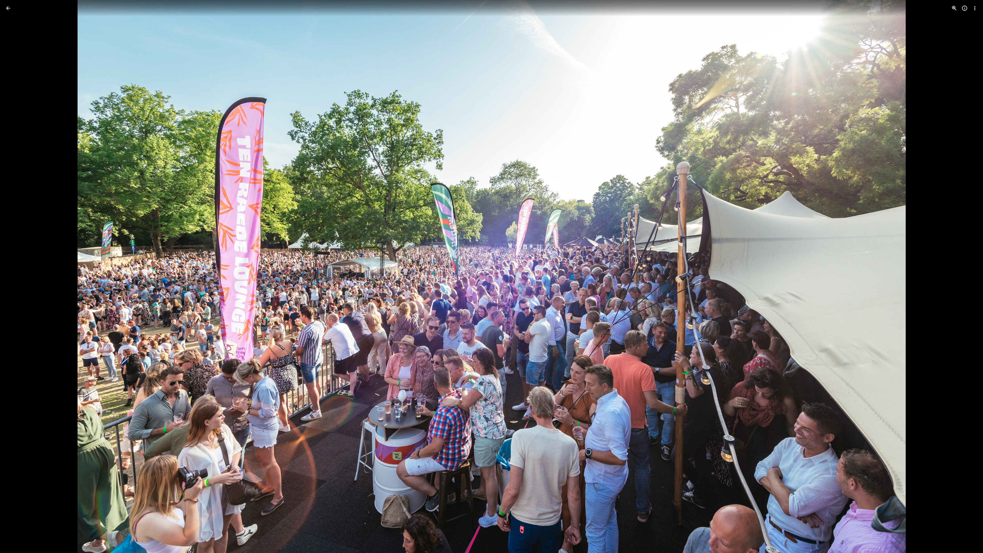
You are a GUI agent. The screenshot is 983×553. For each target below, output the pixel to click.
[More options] (975, 8)
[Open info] (964, 8)
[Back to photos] (8, 8)
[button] (14, 276)
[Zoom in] (954, 8)
